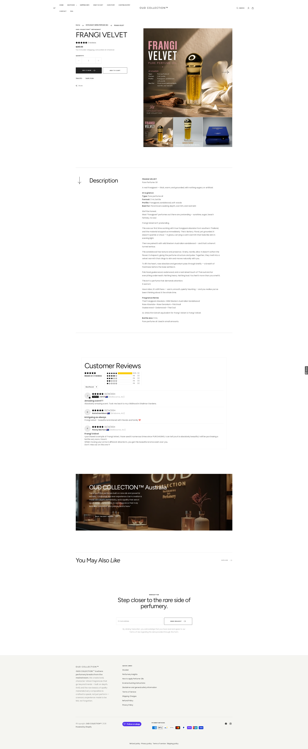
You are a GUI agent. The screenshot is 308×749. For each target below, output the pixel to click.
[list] (187, 72)
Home (78, 25)
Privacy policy (146, 743)
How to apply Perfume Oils (133, 678)
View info (79, 78)
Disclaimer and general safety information (139, 687)
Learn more (90, 78)
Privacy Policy (127, 705)
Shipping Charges (129, 696)
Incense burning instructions (133, 683)
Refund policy (135, 743)
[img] (98, 394)
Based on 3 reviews (93, 375)
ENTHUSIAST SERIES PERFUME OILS (97, 25)
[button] (240, 8)
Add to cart (115, 70)
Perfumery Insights (129, 674)
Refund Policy (127, 700)
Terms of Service (129, 692)
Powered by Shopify (84, 727)
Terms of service (159, 743)
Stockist (125, 670)
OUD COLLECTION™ (94, 723)
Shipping (91, 50)
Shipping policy (172, 743)
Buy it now (87, 70)
